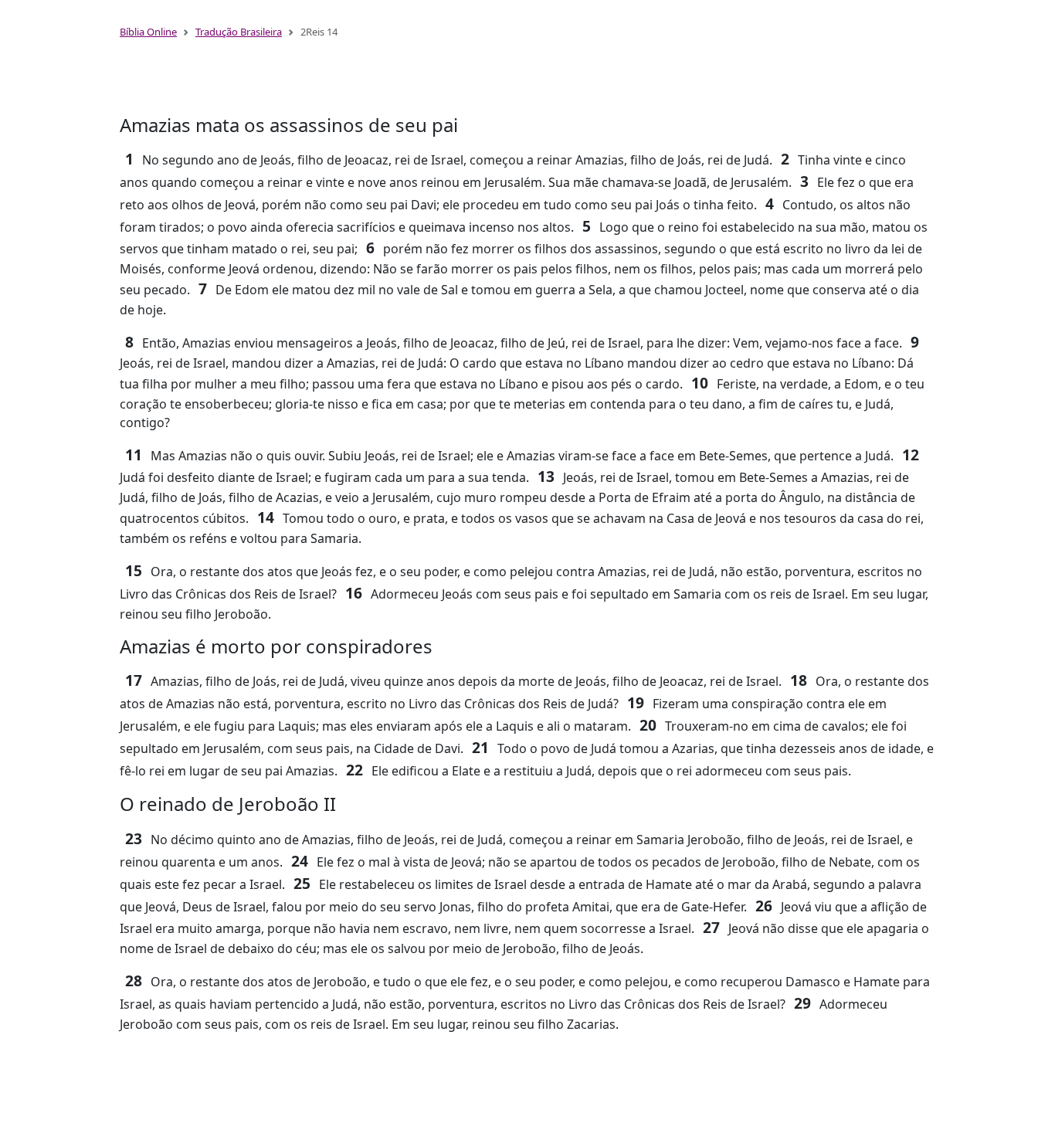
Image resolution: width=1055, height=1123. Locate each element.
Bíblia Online (148, 32)
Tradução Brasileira (238, 32)
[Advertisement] (527, 83)
